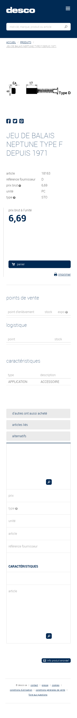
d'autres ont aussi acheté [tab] (29, 413)
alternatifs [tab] (19, 436)
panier (21, 264)
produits (25, 42)
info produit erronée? (58, 660)
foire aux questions (38, 694)
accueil (11, 42)
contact (34, 685)
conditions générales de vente (50, 689)
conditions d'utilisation (21, 689)
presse (45, 685)
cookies (55, 685)
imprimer (64, 274)
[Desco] (23, 7)
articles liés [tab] (20, 424)
